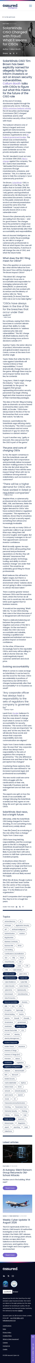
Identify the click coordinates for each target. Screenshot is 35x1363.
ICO (23, 1030)
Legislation (20, 1063)
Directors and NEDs (11, 1002)
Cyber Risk (23, 982)
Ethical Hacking (10, 1014)
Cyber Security (9, 986)
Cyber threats (24, 986)
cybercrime (8, 990)
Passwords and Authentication (15, 1103)
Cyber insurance (10, 978)
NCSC (20, 1087)
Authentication (10, 933)
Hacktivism (8, 1026)
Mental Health (19, 1071)
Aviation (22, 933)
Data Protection (10, 998)
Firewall (16, 1018)
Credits (5, 1349)
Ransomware (9, 1123)
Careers (5, 1343)
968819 (20, 1311)
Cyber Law (23, 978)
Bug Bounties (9, 937)
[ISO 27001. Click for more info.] (14, 1284)
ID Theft (7, 1034)
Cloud (22, 958)
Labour (17, 1059)
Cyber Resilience (10, 982)
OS (15, 1099)
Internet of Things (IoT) (12, 1054)
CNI (20, 962)
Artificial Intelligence (18, 929)
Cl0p (13, 958)
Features (6, 24)
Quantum (21, 1119)
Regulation (21, 1123)
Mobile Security (10, 1079)
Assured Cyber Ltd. (13, 1355)
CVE (27, 966)
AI (20, 921)
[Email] (13, 1276)
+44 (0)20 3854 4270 (17, 1318)
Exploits (7, 1018)
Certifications (7, 1326)
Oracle (7, 1099)
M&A (26, 1067)
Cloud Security (9, 962)
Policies (7, 1115)
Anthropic (8, 925)
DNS (6, 1006)
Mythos (23, 1083)
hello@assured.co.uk (9, 1320)
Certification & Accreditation (14, 954)
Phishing (24, 1111)
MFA (6, 1075)
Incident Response (11, 1042)
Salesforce (8, 1131)
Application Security (22, 925)
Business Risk (9, 946)
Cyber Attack (17, 970)
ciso (6, 958)
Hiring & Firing (21, 1026)
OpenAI (20, 1095)
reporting (17, 1127)
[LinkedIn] (10, 53)
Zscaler (15, 713)
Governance (9, 1022)
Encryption (8, 1010)
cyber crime (23, 974)
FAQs (4, 1329)
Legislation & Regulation (13, 1067)
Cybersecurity (21, 990)
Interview (8, 1059)
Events (21, 1014)
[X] (13, 53)
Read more (10, 1188)
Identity (17, 1034)
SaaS (26, 1127)
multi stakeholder (10, 1083)
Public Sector (9, 1119)
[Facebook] (17, 53)
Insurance (21, 1046)
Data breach (9, 994)
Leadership (8, 1063)
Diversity (24, 1002)
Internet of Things (11, 1050)
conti (19, 966)
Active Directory (10, 921)
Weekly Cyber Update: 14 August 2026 (16, 1221)
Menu (30, 6)
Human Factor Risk (11, 1030)
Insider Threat (9, 1046)
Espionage (19, 1010)
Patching (8, 1107)
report (7, 1127)
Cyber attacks (9, 974)
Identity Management (12, 1038)
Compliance (9, 966)
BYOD (19, 946)
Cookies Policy (7, 1336)
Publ (25, 1115)
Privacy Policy (7, 1332)
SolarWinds (17, 182)
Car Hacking (9, 950)
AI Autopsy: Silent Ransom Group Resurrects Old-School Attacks (17, 1172)
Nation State (9, 1087)
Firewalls (26, 1018)
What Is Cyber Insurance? (11, 1339)
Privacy (16, 1115)
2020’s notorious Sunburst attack (17, 108)
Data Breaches (23, 994)
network (7, 1091)
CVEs (6, 970)
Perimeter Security (11, 1111)
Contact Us (6, 1346)
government (22, 1022)
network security (20, 1091)
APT (6, 929)
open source (9, 1095)
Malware (7, 1071)
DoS (13, 1006)
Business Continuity (11, 941)
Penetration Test (21, 1107)
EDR (20, 1006)
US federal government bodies (15, 136)
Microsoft (15, 1075)
